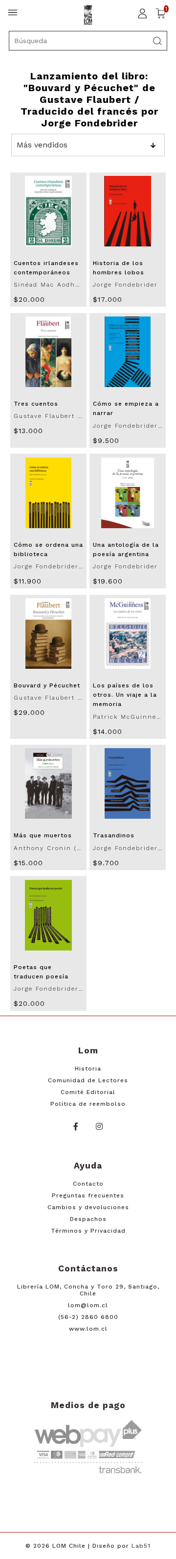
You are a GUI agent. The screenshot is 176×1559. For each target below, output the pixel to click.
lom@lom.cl (88, 1305)
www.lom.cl (88, 1328)
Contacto (88, 1183)
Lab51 (141, 1545)
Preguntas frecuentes (88, 1195)
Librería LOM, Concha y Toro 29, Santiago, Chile (88, 1290)
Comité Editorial (88, 1092)
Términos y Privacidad (88, 1230)
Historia (88, 1068)
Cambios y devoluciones (88, 1207)
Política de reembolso (88, 1103)
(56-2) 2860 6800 (88, 1317)
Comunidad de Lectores (88, 1080)
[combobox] (88, 40)
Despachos (88, 1219)
